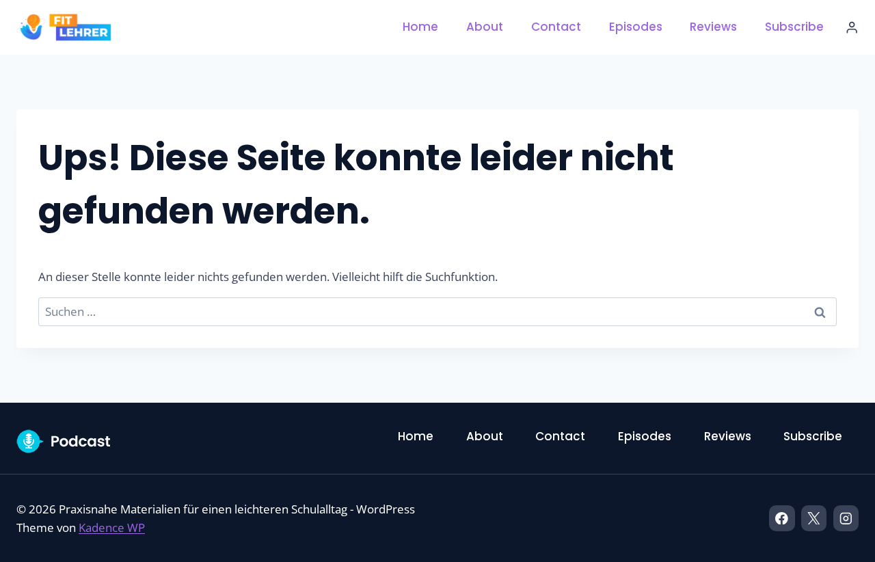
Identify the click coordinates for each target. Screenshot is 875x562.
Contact (556, 26)
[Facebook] (781, 518)
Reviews (713, 26)
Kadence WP (112, 527)
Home (420, 26)
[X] (813, 518)
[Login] (852, 28)
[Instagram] (846, 518)
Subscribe (794, 26)
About (484, 26)
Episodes (635, 26)
